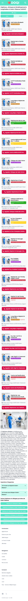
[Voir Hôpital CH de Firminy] (14, 302)
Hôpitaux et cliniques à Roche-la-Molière (14, 519)
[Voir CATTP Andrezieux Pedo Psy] (14, 86)
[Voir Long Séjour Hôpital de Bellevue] (14, 106)
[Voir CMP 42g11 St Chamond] (14, 361)
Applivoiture (5, 531)
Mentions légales (6, 573)
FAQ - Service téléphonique (9, 585)
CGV (3, 582)
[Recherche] (25, 3)
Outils (3, 556)
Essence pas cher (6, 534)
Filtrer (14, 13)
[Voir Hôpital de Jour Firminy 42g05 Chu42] (14, 282)
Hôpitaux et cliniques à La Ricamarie (14, 515)
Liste (7, 16)
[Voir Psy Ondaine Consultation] (14, 263)
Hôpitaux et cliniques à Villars (14, 503)
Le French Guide (6, 540)
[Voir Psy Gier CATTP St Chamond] (14, 342)
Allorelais (4, 543)
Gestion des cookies (7, 576)
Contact (4, 559)
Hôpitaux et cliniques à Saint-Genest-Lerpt (14, 507)
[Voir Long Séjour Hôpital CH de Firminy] (14, 322)
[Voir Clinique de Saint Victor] (14, 165)
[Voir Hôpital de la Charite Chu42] (14, 47)
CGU (3, 579)
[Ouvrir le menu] (2, 2)
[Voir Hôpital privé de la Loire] (14, 126)
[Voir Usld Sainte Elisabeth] (14, 27)
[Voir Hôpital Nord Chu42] (14, 185)
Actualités (4, 553)
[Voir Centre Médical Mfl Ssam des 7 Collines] (14, 146)
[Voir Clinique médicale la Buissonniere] (14, 205)
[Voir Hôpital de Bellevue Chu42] (14, 67)
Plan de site (5, 562)
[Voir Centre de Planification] (14, 381)
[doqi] (13, 3)
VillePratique (5, 537)
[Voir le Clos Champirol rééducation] (14, 225)
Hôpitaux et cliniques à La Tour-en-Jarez (14, 523)
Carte (20, 16)
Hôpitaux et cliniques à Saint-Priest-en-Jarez (14, 511)
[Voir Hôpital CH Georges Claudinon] (14, 244)
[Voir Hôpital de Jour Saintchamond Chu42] (14, 401)
